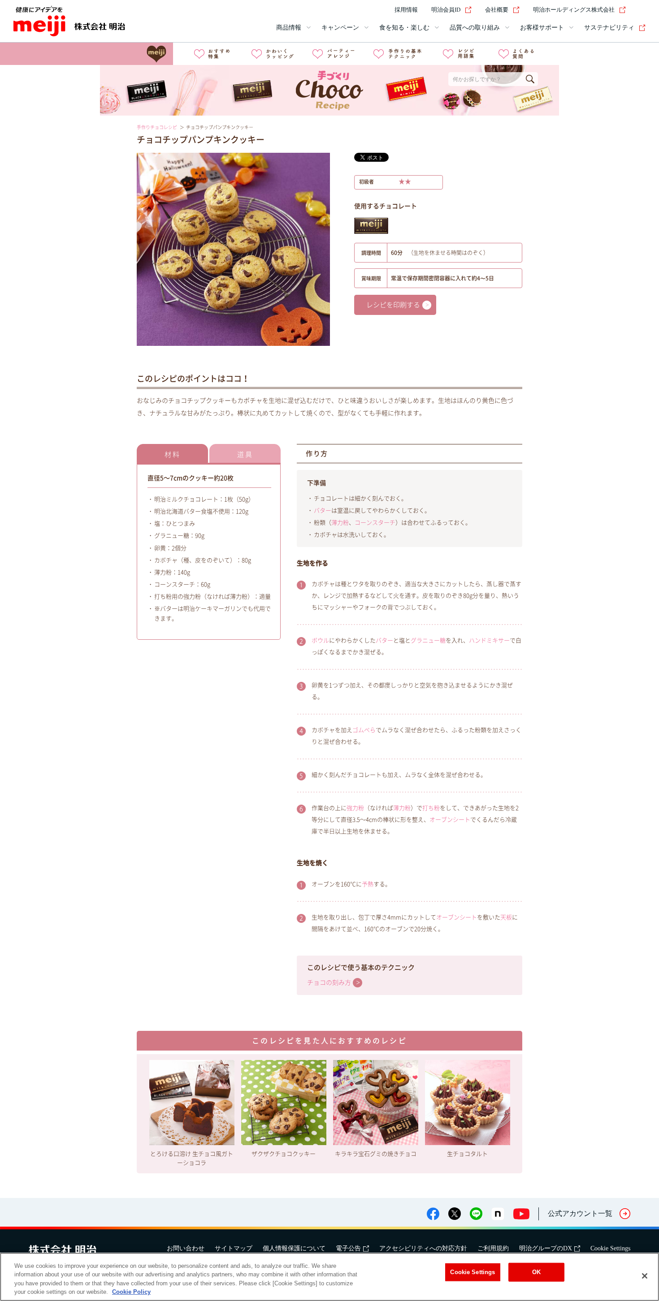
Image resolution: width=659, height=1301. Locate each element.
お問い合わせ (185, 1248)
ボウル (320, 640)
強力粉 (355, 808)
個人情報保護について (294, 1248)
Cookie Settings (610, 1248)
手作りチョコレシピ (157, 127)
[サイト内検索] (640, 9)
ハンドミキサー (489, 640)
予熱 (367, 884)
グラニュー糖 (428, 640)
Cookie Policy (131, 1291)
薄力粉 (340, 523)
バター (322, 510)
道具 (245, 454)
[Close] (645, 1276)
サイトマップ (233, 1248)
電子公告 (348, 1248)
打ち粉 (431, 808)
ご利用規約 (493, 1248)
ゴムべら (364, 730)
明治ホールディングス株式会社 (574, 9)
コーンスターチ (375, 523)
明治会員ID (445, 9)
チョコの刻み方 (329, 982)
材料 (173, 454)
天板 (506, 917)
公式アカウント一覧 (580, 1213)
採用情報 (406, 9)
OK (536, 1272)
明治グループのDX (545, 1248)
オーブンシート (449, 820)
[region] (329, 1277)
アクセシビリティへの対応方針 (423, 1248)
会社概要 (496, 9)
